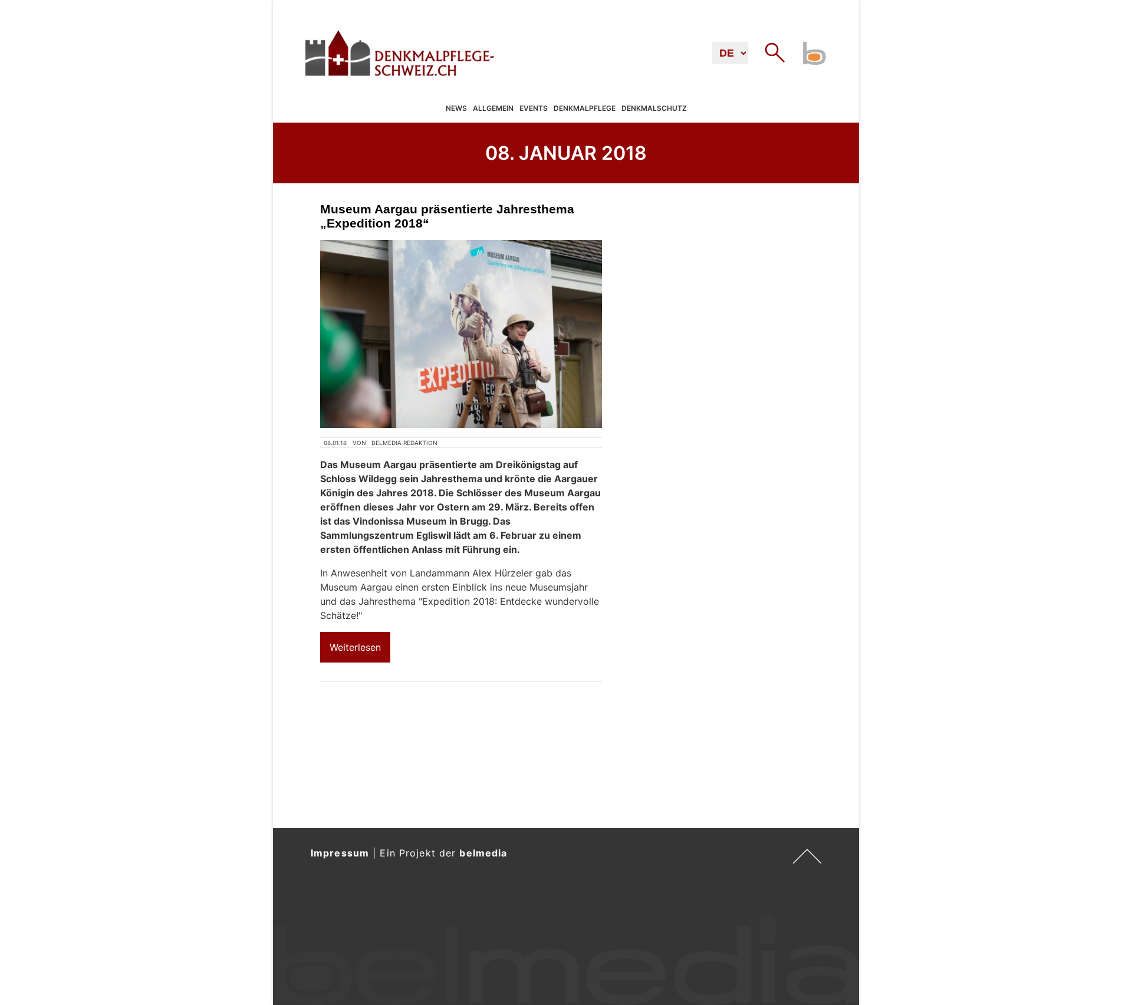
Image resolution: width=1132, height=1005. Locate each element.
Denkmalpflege (585, 108)
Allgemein (493, 108)
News (456, 108)
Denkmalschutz (654, 108)
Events (533, 108)
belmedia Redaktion (404, 442)
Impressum (340, 853)
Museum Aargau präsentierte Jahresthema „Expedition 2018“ (447, 216)
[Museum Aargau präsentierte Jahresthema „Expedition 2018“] (461, 334)
